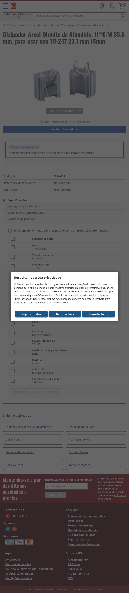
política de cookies (59, 302)
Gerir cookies (65, 314)
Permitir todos (99, 314)
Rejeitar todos (31, 314)
